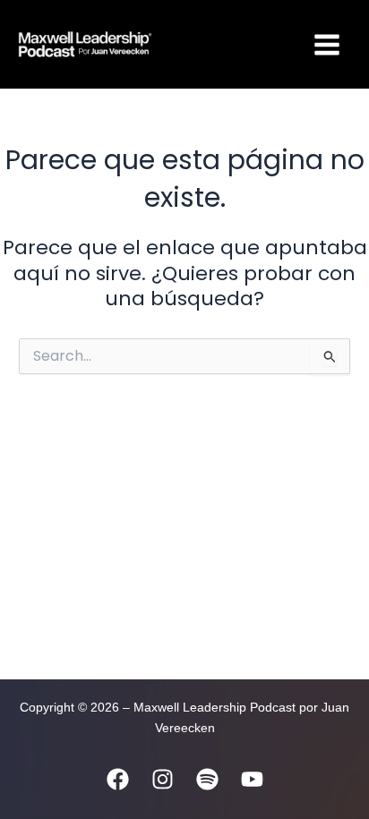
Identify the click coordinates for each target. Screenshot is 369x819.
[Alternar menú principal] (327, 45)
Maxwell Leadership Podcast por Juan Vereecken (222, 44)
